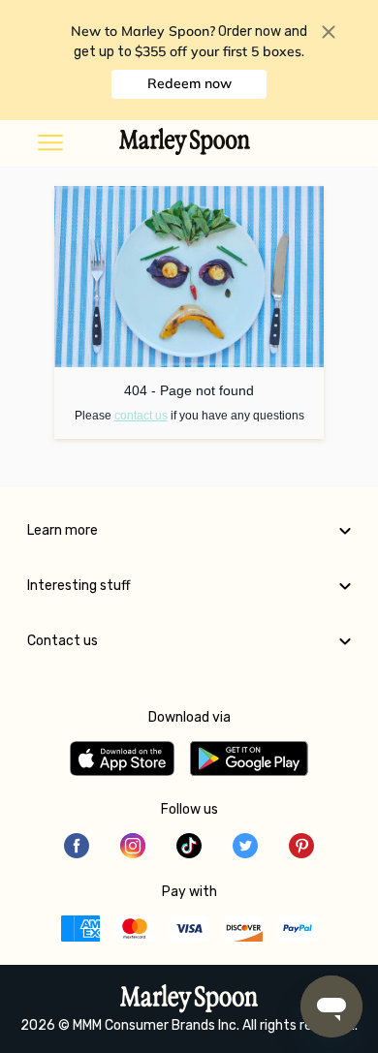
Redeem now (189, 83)
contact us (141, 415)
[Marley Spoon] (189, 1000)
